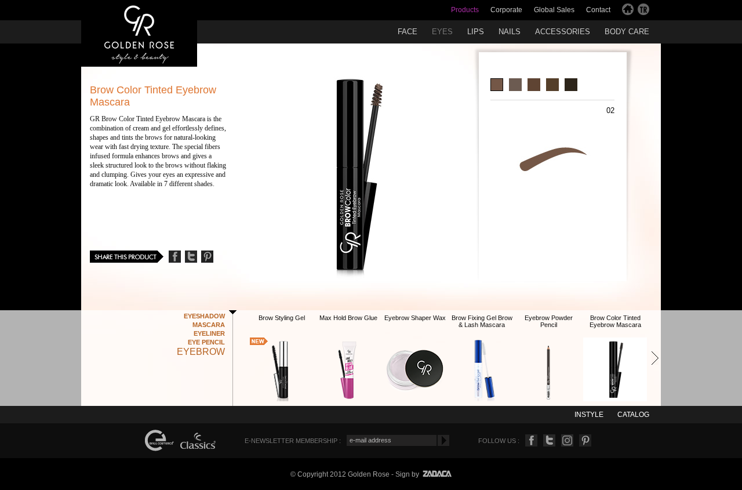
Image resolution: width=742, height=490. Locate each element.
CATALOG (633, 415)
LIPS (475, 31)
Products (465, 10)
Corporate (506, 10)
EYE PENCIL (206, 342)
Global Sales (554, 10)
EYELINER (209, 333)
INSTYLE (588, 415)
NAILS (510, 31)
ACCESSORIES (562, 31)
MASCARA (208, 324)
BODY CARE (627, 31)
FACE (407, 31)
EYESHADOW (204, 316)
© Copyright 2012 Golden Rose (340, 474)
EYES (442, 31)
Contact (598, 10)
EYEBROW (201, 352)
